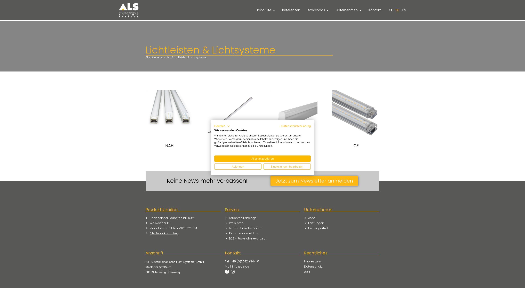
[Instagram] (233, 272)
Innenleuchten (162, 57)
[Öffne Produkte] (274, 10)
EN (404, 10)
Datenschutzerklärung (296, 126)
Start (148, 57)
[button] (391, 10)
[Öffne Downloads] (327, 10)
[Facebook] (227, 272)
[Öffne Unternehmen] (360, 10)
